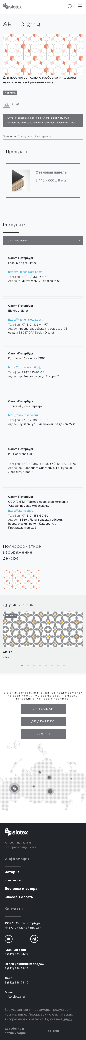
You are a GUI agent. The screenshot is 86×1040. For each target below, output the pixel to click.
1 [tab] (22, 665)
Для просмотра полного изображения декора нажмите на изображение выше (39, 79)
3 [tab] (34, 665)
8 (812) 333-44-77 (16, 954)
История (12, 872)
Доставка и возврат (22, 889)
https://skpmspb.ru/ (21, 510)
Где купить (25, 136)
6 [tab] (52, 665)
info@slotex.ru (15, 996)
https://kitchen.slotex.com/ (25, 271)
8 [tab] (64, 665)
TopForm (52, 1031)
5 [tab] (46, 665)
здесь (67, 1019)
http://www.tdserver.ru (23, 415)
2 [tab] (28, 665)
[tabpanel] (43, 637)
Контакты (13, 880)
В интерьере (43, 136)
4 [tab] (40, 665)
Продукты (9, 136)
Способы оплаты (19, 897)
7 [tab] (58, 665)
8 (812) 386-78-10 (16, 982)
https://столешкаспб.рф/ (24, 367)
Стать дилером (43, 708)
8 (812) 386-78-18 (16, 968)
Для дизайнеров (42, 721)
